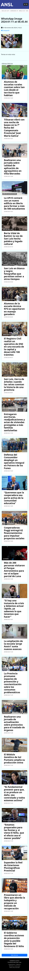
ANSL (7, 4)
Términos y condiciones (14, 966)
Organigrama (12, 964)
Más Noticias (14, 955)
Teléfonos (18, 964)
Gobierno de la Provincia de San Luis (14, 961)
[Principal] (25, 4)
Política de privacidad (14, 967)
